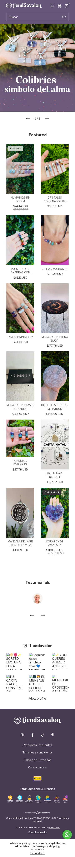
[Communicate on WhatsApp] (67, 834)
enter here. (54, 827)
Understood (37, 853)
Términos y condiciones (37, 752)
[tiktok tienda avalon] (42, 735)
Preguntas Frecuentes (37, 745)
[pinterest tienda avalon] (52, 735)
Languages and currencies (37, 788)
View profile (37, 698)
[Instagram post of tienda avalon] (14, 661)
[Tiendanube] (38, 813)
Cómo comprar (37, 767)
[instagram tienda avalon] (22, 735)
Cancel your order (37, 832)
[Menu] (53, 6)
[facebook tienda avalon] (32, 735)
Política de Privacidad (37, 760)
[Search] (64, 16)
